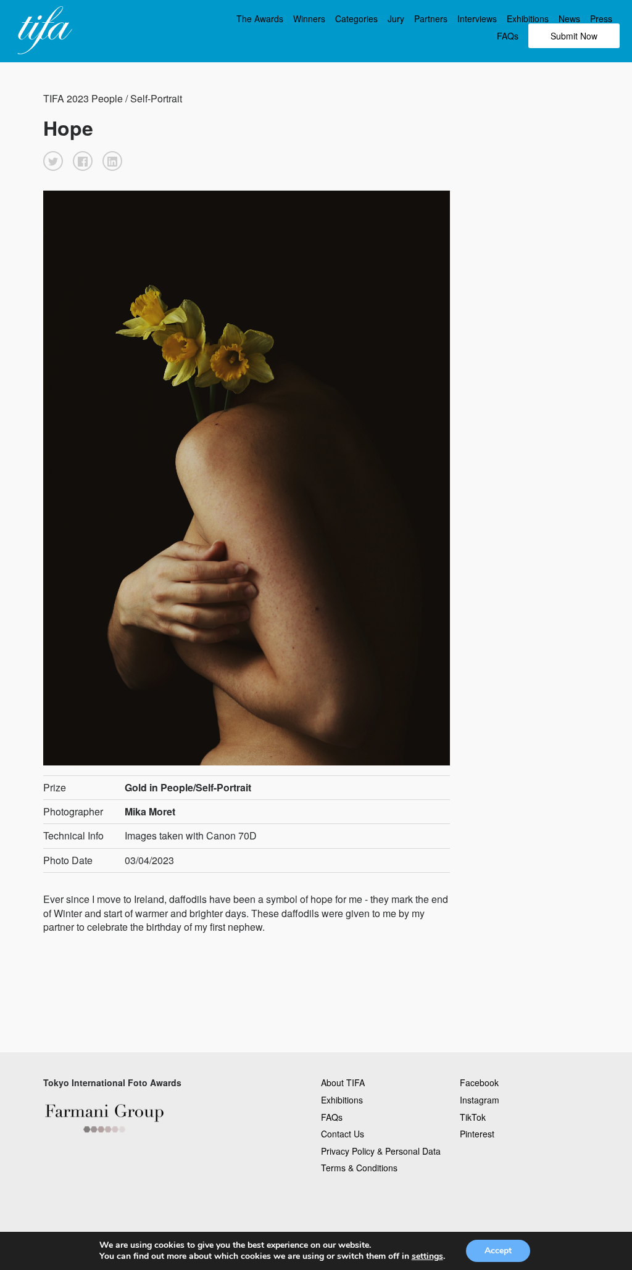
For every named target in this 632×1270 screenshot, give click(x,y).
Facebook (479, 1082)
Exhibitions (528, 18)
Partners (430, 18)
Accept (498, 1250)
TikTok (473, 1117)
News (569, 18)
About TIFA (343, 1082)
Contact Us (342, 1134)
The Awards (259, 18)
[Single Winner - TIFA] (43, 31)
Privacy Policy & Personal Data (381, 1151)
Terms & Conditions (359, 1167)
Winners (309, 18)
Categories (356, 18)
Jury (396, 18)
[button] (53, 161)
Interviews (477, 18)
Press (601, 18)
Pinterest (477, 1134)
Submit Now (574, 35)
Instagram (479, 1100)
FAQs (507, 35)
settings (427, 1256)
